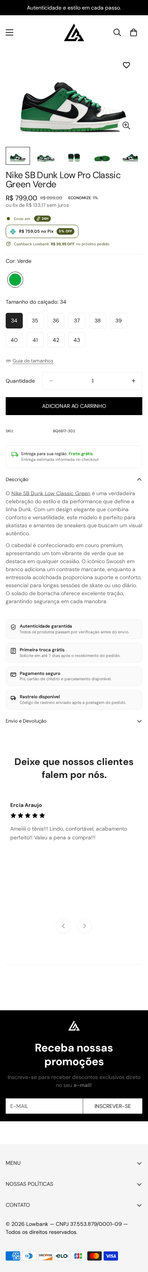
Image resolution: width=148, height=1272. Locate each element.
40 (17, 342)
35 (38, 322)
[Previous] (63, 926)
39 (121, 322)
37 (79, 322)
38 (100, 322)
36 (59, 322)
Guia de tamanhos (33, 360)
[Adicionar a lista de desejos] (126, 65)
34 (17, 322)
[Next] (84, 926)
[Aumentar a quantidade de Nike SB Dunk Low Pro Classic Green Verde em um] (133, 380)
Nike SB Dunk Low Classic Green (50, 493)
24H (45, 218)
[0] (133, 32)
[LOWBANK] (74, 32)
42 (59, 342)
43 (79, 342)
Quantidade (20, 380)
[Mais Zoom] (126, 125)
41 (38, 342)
